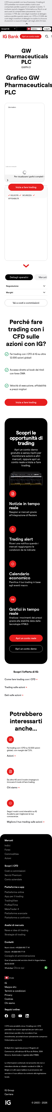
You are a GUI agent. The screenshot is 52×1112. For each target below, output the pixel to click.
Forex (7, 849)
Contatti (9, 942)
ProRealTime (11, 904)
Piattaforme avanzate (16, 913)
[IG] (11, 36)
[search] (47, 36)
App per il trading (14, 896)
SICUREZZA (27, 195)
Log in (47, 29)
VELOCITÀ (14, 195)
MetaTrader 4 (12, 909)
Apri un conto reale (30, 36)
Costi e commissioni (15, 870)
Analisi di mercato (14, 925)
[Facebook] (6, 1016)
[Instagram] (13, 1016)
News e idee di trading (16, 930)
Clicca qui (19, 967)
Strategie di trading (15, 934)
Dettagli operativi (19, 277)
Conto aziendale (13, 879)
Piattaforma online (14, 892)
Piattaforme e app (14, 886)
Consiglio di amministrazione (20, 955)
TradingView (11, 900)
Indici (7, 845)
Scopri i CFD (11, 865)
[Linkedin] (27, 1016)
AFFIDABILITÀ (13, 198)
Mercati (43, 277)
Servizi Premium (13, 875)
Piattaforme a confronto (17, 917)
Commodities (12, 853)
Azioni (8, 858)
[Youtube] (20, 1016)
